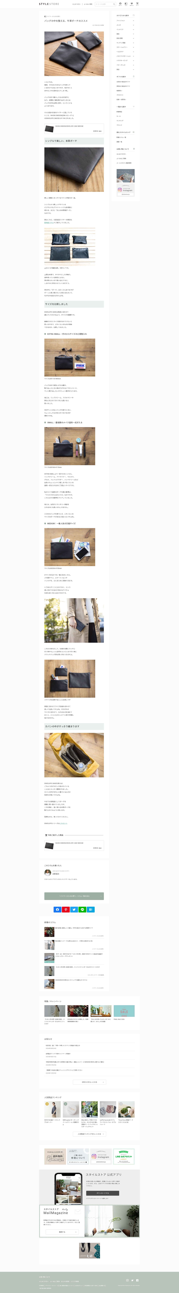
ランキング (120, 120)
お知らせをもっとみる (89, 1082)
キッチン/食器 (121, 43)
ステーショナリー (122, 47)
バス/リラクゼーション (124, 56)
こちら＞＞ (63, 823)
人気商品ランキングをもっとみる (89, 1134)
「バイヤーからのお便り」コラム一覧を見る (74, 896)
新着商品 (119, 112)
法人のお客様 (65, 1281)
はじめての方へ (77, 4)
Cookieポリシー (79, 1285)
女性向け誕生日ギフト (123, 81)
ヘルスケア (120, 51)
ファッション (121, 20)
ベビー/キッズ (121, 65)
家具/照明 (120, 38)
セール (119, 116)
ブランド (119, 125)
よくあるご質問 (88, 4)
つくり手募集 (75, 1281)
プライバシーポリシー (51, 1285)
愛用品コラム (49, 223)
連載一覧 (119, 142)
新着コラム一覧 (121, 137)
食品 (118, 69)
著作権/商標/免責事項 (45, 1288)
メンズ (119, 25)
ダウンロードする (103, 1193)
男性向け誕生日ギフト (123, 86)
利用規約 (41, 1285)
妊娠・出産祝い (121, 99)
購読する (62, 1232)
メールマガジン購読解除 (124, 163)
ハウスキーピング (122, 60)
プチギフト (120, 95)
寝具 (118, 34)
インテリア (120, 29)
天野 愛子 (56, 874)
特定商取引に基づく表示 (91, 1285)
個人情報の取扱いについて (67, 1285)
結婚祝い (119, 90)
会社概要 (101, 1285)
